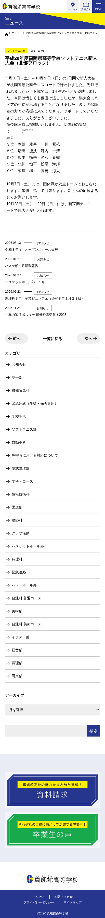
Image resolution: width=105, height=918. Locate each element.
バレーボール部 (24, 585)
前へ (16, 338)
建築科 (17, 520)
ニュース (15, 34)
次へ (88, 338)
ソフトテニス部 (24, 429)
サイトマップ (72, 902)
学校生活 (19, 416)
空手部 (17, 377)
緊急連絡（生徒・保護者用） (35, 403)
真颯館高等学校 (21, 6)
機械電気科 (21, 390)
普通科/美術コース (26, 624)
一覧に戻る (52, 338)
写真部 (17, 676)
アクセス (39, 897)
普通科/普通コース (26, 598)
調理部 (17, 663)
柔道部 (17, 507)
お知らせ (19, 364)
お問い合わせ (63, 897)
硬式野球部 (21, 468)
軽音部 (17, 650)
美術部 (17, 611)
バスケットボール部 (28, 546)
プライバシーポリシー (38, 902)
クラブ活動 (21, 533)
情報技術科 (21, 494)
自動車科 (19, 442)
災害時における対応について (35, 455)
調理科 (17, 559)
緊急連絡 (19, 572)
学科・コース (22, 481)
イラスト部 (21, 637)
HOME (6, 34)
